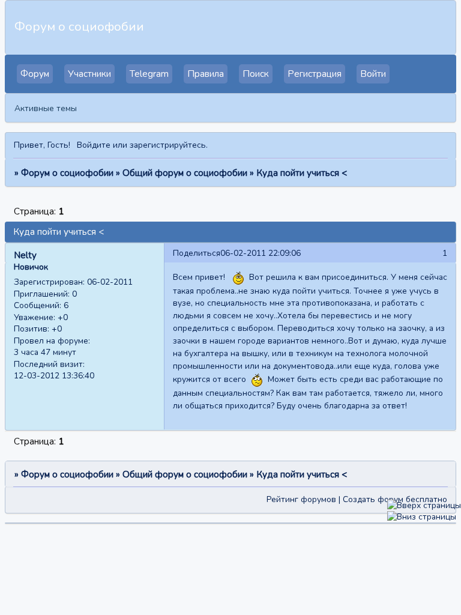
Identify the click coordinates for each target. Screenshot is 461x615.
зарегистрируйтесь (168, 145)
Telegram (149, 74)
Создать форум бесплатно (395, 499)
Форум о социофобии (67, 173)
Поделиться (196, 253)
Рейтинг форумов (301, 499)
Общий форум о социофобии (184, 173)
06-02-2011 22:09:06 (260, 253)
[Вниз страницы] (421, 517)
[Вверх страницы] (424, 505)
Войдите (93, 145)
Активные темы (45, 108)
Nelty (25, 255)
